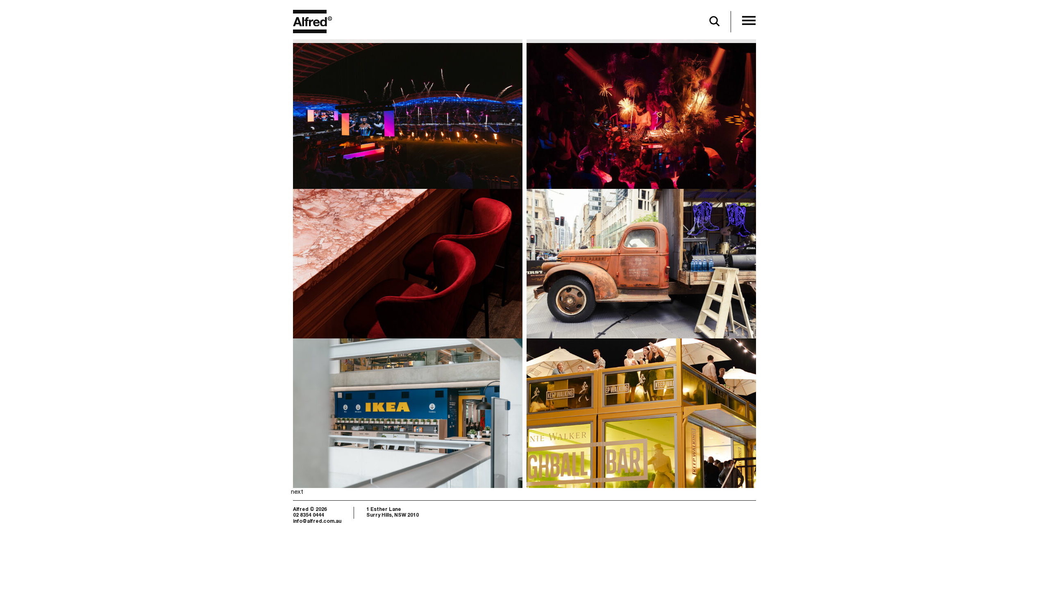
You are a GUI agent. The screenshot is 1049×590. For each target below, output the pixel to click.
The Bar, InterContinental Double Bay (403, 245)
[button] (749, 21)
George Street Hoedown (638, 223)
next (297, 492)
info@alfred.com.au (317, 521)
